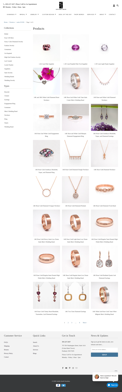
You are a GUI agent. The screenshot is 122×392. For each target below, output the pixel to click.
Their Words (79, 14)
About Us (36, 346)
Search (35, 342)
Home (6, 22)
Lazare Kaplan (8, 65)
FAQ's (6, 342)
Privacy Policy (8, 353)
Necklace (7, 115)
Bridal (6, 34)
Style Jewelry (8, 73)
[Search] (118, 5)
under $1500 (20, 22)
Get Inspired (8, 53)
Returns (6, 350)
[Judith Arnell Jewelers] (61, 5)
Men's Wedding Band (10, 111)
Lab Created (8, 61)
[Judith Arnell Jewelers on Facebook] (63, 368)
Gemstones (7, 49)
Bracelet (6, 92)
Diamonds (11, 14)
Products (12, 22)
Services (35, 350)
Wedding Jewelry (9, 80)
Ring (5, 119)
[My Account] (114, 5)
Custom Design (49, 14)
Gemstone (7, 107)
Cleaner (6, 96)
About (103, 14)
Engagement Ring (9, 103)
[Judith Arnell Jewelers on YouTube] (66, 368)
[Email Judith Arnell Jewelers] (77, 368)
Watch (6, 123)
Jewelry (34, 14)
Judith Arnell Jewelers (63, 381)
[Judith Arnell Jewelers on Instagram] (73, 368)
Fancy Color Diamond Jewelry (13, 41)
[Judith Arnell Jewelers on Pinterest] (70, 368)
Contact (6, 357)
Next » (85, 322)
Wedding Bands (9, 76)
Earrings (6, 99)
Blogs (35, 353)
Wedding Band (8, 127)
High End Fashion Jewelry (12, 57)
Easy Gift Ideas (9, 38)
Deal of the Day (65, 14)
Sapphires (7, 69)
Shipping (6, 346)
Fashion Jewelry (9, 45)
